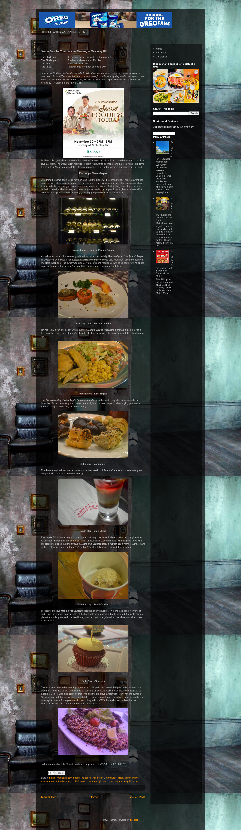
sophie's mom (78, 781)
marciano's (111, 777)
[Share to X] (56, 773)
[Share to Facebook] (59, 773)
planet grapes (132, 777)
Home (94, 797)
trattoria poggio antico (98, 781)
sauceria (45, 781)
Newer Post (49, 797)
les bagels (86, 777)
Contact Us (161, 56)
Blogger (134, 820)
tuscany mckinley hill (121, 781)
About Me (161, 52)
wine (135, 781)
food (77, 777)
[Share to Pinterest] (63, 773)
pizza (120, 777)
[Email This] (49, 773)
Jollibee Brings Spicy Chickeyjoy (173, 126)
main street (98, 777)
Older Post (137, 797)
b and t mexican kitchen (61, 777)
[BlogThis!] (53, 773)
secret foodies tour (60, 781)
